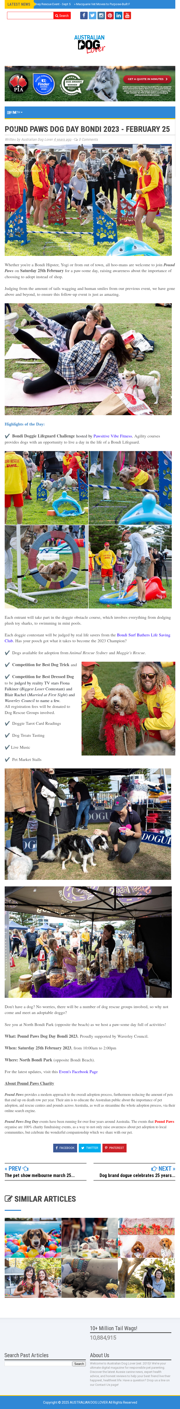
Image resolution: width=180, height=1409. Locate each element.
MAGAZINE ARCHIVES (24, 171)
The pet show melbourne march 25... (40, 1175)
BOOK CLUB (17, 159)
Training (16, 124)
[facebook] (84, 15)
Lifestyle (17, 135)
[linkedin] (118, 15)
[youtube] (127, 15)
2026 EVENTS (18, 147)
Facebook (67, 1148)
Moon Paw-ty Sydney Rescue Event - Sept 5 (41, 4)
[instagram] (101, 15)
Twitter (92, 1148)
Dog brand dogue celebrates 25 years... (137, 1175)
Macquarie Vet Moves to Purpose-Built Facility (106, 4)
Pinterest (116, 1148)
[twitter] (92, 15)
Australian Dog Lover (89, 1402)
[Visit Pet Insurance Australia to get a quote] (90, 83)
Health (15, 112)
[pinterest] (110, 15)
